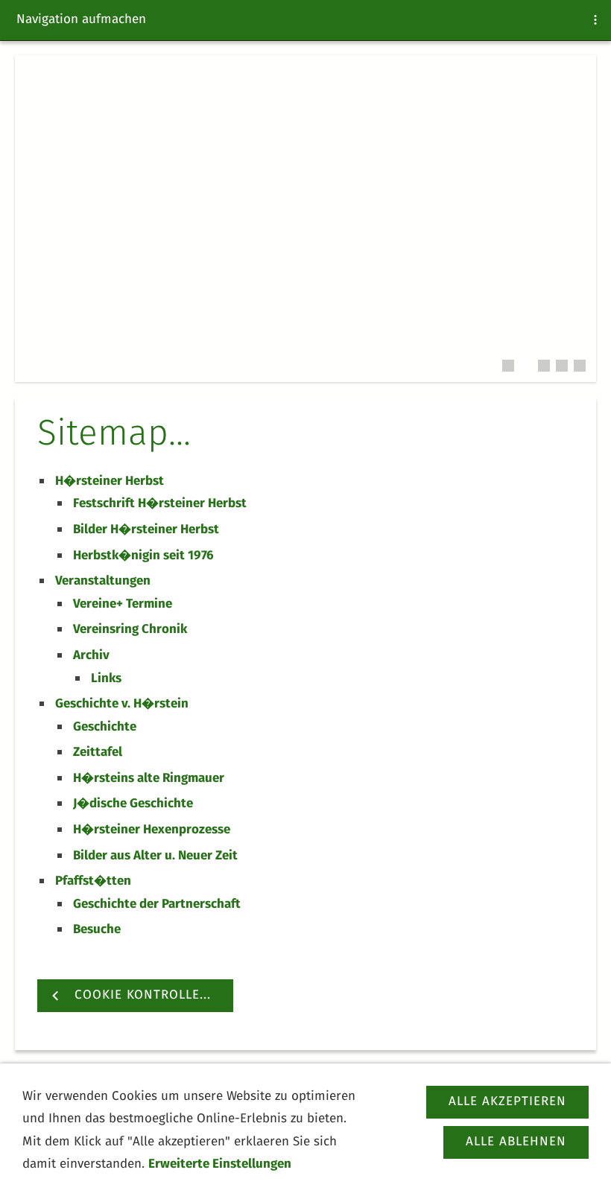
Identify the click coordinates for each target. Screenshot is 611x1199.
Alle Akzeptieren (507, 1101)
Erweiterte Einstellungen (219, 1164)
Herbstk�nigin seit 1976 (143, 556)
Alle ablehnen (516, 1142)
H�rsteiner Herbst (109, 481)
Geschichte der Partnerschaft (157, 904)
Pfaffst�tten (93, 881)
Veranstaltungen (103, 581)
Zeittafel (97, 752)
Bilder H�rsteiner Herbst (146, 530)
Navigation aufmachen (81, 19)
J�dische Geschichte (133, 804)
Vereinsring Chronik (130, 629)
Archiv (91, 655)
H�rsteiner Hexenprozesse (151, 830)
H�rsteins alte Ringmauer (148, 778)
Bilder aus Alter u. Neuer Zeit (155, 856)
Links (106, 678)
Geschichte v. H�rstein (122, 704)
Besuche (97, 929)
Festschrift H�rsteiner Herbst (160, 503)
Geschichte (104, 727)
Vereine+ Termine (122, 604)
